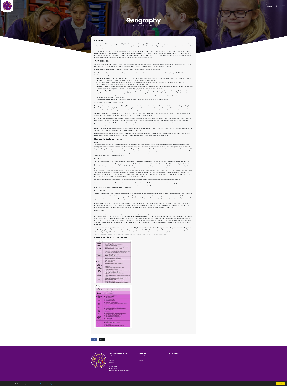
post (102, 339)
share (94, 339)
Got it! (280, 384)
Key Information (142, 25)
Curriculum (152, 25)
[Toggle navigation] (283, 6)
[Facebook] (170, 357)
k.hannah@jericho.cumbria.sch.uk (120, 370)
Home (134, 25)
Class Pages (142, 358)
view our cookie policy (46, 384)
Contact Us (142, 356)
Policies (141, 360)
